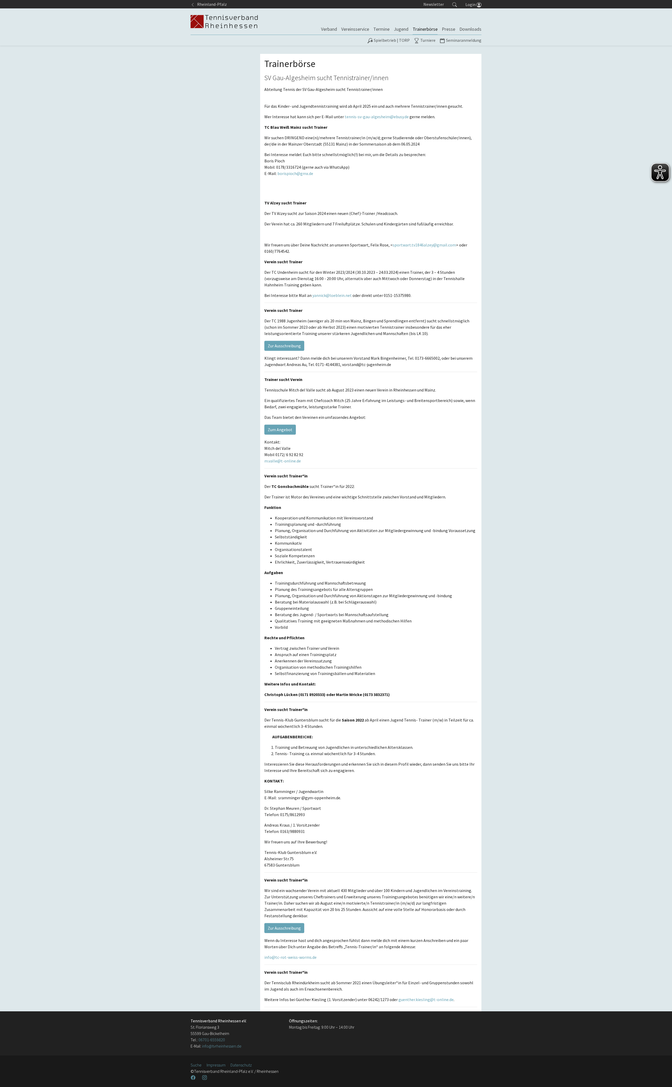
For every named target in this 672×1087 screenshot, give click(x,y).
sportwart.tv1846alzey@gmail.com (424, 245)
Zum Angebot (280, 429)
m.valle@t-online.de (282, 460)
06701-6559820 (211, 1039)
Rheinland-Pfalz (211, 4)
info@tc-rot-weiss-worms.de (290, 957)
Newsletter (433, 4)
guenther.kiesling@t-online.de (426, 999)
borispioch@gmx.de (295, 173)
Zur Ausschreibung (284, 345)
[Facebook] (194, 1077)
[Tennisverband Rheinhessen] (224, 21)
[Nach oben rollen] (661, 1076)
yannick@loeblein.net (332, 295)
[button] (454, 4)
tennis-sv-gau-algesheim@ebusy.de (377, 116)
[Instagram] (205, 1077)
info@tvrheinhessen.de (221, 1046)
